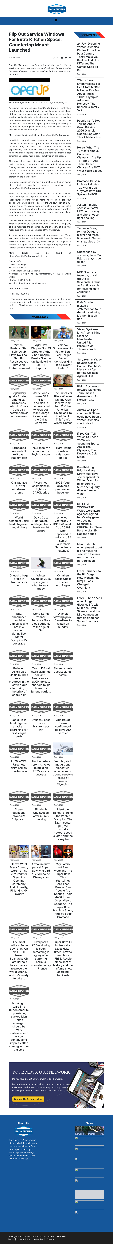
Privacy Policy (24, 1239)
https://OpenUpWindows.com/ (54, 135)
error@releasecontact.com (55, 302)
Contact (50, 1239)
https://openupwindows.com (32, 283)
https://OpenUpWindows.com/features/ (28, 256)
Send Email (20, 267)
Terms (11, 1239)
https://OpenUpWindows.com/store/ (26, 188)
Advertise (38, 1239)
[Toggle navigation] (56, 21)
